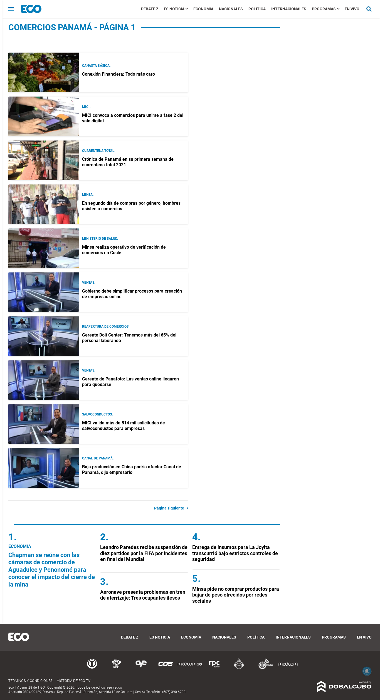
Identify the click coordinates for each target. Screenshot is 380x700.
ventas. (88, 283)
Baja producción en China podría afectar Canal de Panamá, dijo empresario (131, 469)
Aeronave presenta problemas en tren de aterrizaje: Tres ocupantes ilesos (142, 595)
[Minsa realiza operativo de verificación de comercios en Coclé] (43, 248)
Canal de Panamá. (97, 458)
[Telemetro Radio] (263, 668)
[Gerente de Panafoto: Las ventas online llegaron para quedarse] (43, 380)
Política (257, 9)
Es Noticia (174, 9)
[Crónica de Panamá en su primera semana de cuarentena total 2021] (43, 160)
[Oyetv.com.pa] (141, 668)
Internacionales (288, 9)
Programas (324, 9)
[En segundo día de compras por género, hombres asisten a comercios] (43, 204)
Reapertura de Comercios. (105, 326)
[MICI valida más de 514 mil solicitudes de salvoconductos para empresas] (43, 424)
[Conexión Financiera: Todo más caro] (43, 72)
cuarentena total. (98, 151)
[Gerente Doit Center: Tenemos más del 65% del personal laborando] (43, 336)
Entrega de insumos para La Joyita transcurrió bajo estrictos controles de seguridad (235, 553)
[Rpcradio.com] (214, 668)
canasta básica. (96, 66)
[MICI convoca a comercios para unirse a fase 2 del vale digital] (43, 116)
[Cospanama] (165, 668)
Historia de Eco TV (73, 681)
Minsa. (87, 195)
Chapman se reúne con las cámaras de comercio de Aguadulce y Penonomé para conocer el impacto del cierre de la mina (51, 569)
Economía (203, 9)
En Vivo (352, 9)
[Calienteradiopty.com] (239, 668)
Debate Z (149, 9)
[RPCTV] (116, 668)
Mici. (86, 107)
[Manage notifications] (366, 671)
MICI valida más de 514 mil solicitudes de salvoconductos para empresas (123, 425)
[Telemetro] (92, 668)
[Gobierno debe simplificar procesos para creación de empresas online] (43, 292)
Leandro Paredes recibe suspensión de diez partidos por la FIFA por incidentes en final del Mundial (143, 553)
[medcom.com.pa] (288, 668)
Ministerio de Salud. (100, 239)
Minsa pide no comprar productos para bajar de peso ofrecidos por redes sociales (235, 595)
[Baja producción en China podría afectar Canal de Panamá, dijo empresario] (43, 468)
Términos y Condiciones (30, 681)
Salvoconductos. (97, 414)
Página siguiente (170, 508)
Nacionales (231, 9)
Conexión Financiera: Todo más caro (118, 74)
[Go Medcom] (190, 668)
